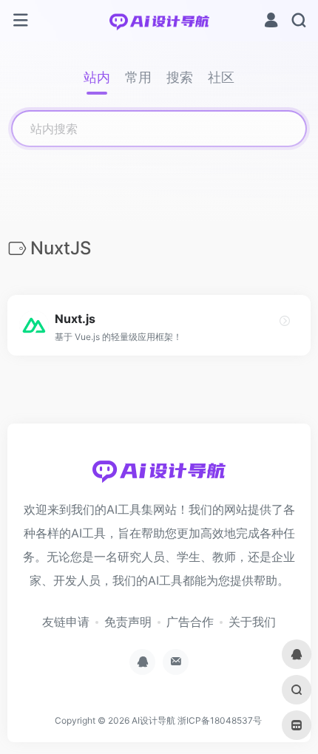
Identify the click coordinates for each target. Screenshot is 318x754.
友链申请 (65, 621)
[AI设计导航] (159, 20)
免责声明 (128, 621)
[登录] (271, 21)
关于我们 (252, 621)
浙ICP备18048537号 (219, 720)
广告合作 (190, 621)
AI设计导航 (153, 720)
